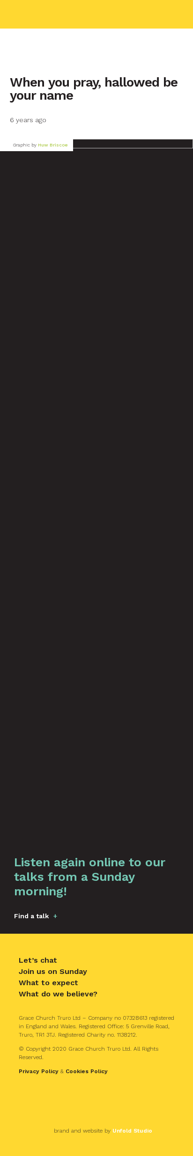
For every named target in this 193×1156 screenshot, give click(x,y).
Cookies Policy (87, 1071)
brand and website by (103, 1130)
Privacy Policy (39, 1071)
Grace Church (59, 14)
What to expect (48, 982)
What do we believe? (58, 993)
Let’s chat (38, 960)
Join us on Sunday (53, 971)
